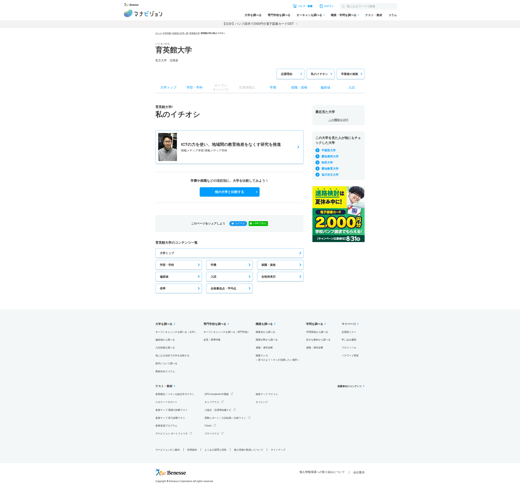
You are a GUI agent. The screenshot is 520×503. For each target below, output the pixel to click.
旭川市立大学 (330, 174)
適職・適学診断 (264, 347)
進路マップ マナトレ (267, 394)
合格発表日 (268, 276)
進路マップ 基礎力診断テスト (171, 410)
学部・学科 (167, 264)
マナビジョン (143, 13)
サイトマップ (278, 449)
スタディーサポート (166, 402)
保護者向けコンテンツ (349, 386)
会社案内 (359, 472)
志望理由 (286, 74)
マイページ (349, 324)
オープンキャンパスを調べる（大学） (176, 332)
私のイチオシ (319, 74)
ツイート (240, 223)
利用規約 (192, 449)
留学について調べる (166, 363)
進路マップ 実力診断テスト (170, 417)
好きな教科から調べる (318, 339)
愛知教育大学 (330, 168)
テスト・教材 (373, 15)
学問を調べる (314, 324)
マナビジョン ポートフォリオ (171, 433)
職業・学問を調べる (343, 15)
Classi (208, 425)
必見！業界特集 (212, 339)
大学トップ (167, 253)
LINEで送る (260, 223)
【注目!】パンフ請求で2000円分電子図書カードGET (258, 23)
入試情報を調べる (165, 347)
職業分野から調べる (267, 339)
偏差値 (164, 276)
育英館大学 (195, 33)
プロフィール (349, 347)
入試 (213, 276)
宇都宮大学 (329, 150)
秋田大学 (327, 162)
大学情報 (167, 33)
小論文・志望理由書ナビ (218, 410)
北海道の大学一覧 (180, 33)
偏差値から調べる (165, 339)
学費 (213, 264)
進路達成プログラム (166, 425)
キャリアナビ (212, 402)
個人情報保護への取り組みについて (322, 472)
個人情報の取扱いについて (248, 449)
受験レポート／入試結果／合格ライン (225, 417)
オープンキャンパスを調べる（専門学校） (227, 332)
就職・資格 (268, 264)
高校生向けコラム (165, 371)
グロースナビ (212, 433)
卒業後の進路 (349, 74)
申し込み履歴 (349, 339)
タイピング (262, 402)
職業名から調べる (265, 332)
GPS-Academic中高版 (217, 394)
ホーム (158, 33)
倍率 (163, 288)
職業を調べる (264, 324)
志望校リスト (349, 332)
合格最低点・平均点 (223, 288)
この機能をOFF (338, 119)
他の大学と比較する (229, 192)
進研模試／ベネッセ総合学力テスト (174, 394)
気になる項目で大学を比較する (172, 355)
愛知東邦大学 (330, 156)
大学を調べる (253, 15)
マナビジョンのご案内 (167, 449)
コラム (392, 15)
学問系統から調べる (317, 332)
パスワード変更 (350, 355)
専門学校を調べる (279, 15)
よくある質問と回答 (215, 449)
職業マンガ (278, 357)
